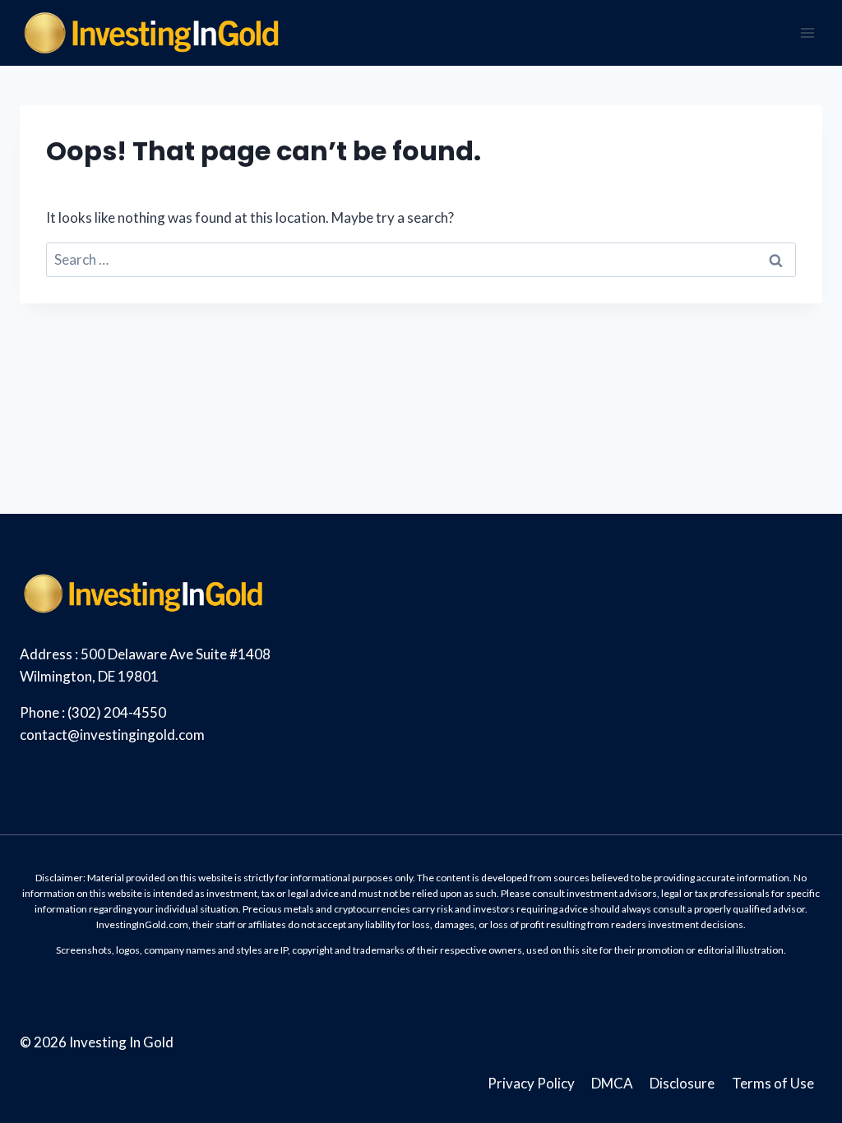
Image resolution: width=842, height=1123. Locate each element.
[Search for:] (421, 259)
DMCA (612, 1083)
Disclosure (682, 1083)
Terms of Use (773, 1083)
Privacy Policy (531, 1083)
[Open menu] (807, 32)
